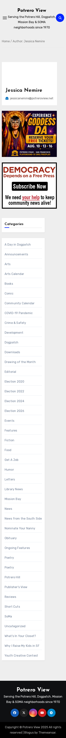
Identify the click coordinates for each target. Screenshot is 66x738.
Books (9, 283)
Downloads (12, 352)
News (8, 509)
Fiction (9, 440)
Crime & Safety (15, 323)
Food (8, 450)
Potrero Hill (12, 577)
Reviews (10, 597)
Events (9, 420)
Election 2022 (14, 391)
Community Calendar (20, 303)
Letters (10, 479)
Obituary (11, 538)
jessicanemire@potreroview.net (31, 98)
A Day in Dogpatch (18, 244)
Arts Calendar (14, 274)
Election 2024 (14, 401)
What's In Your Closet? (20, 636)
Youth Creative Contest (21, 655)
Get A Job (12, 460)
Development (14, 332)
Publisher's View (16, 587)
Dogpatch (12, 342)
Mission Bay (13, 499)
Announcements (16, 254)
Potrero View (31, 10)
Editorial (10, 372)
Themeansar (47, 732)
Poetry (9, 557)
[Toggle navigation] (5, 18)
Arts (8, 264)
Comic (9, 293)
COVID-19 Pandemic (19, 313)
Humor (9, 469)
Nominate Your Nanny (20, 528)
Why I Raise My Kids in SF (22, 646)
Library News (14, 489)
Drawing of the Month (20, 362)
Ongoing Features (17, 548)
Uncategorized (15, 626)
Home (6, 41)
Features (11, 430)
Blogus (29, 732)
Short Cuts (12, 606)
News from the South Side (23, 518)
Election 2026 (14, 411)
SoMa (8, 616)
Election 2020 (14, 381)
